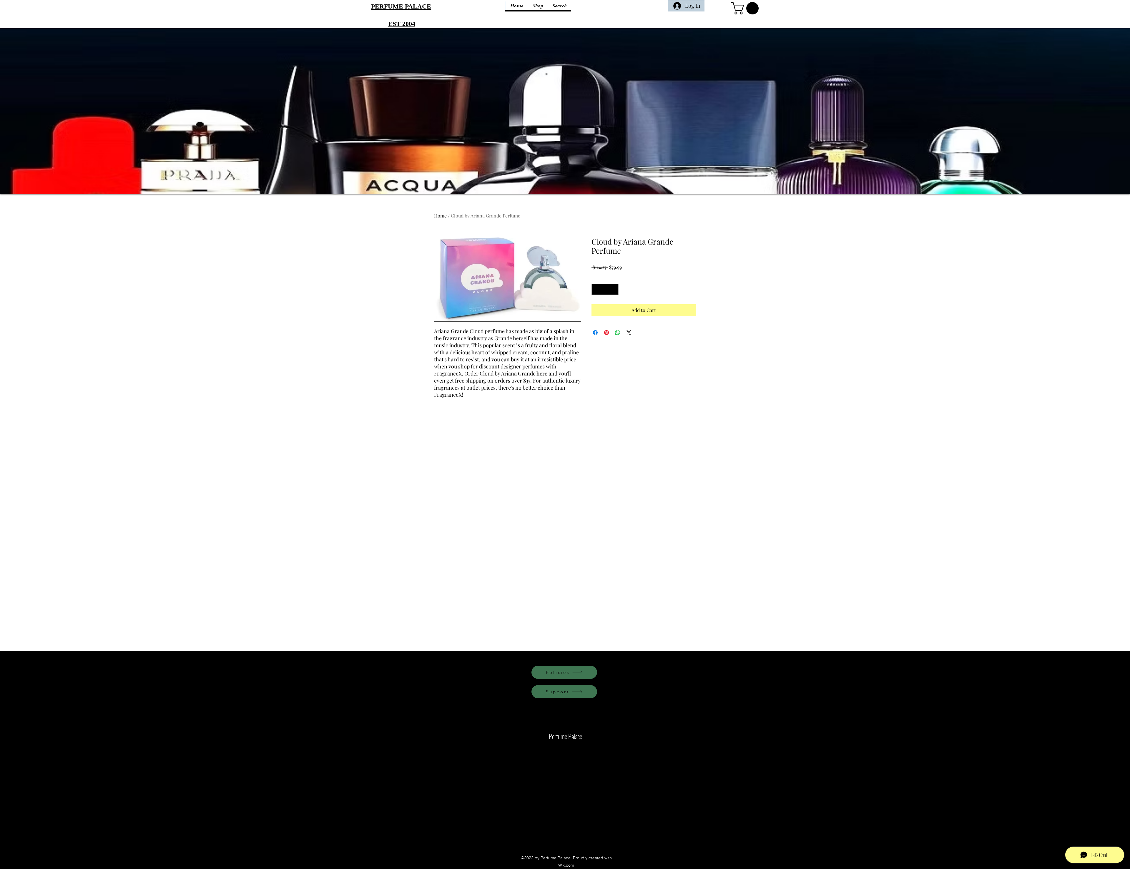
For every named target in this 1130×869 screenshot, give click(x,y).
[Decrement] (596, 289)
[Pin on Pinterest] (606, 332)
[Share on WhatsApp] (617, 332)
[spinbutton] (605, 289)
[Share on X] (628, 332)
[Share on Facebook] (595, 332)
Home (440, 215)
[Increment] (614, 289)
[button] (746, 8)
